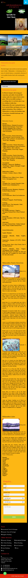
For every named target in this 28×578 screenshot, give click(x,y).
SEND (14, 517)
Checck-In (6, 496)
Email (4, 487)
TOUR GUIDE (5, 86)
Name (4, 484)
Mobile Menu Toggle (26, 2)
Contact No (6, 492)
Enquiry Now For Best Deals (9, 81)
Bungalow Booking (6, 534)
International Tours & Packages (9, 529)
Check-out (6, 500)
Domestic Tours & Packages (9, 532)
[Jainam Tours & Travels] (14, 2)
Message (5, 504)
